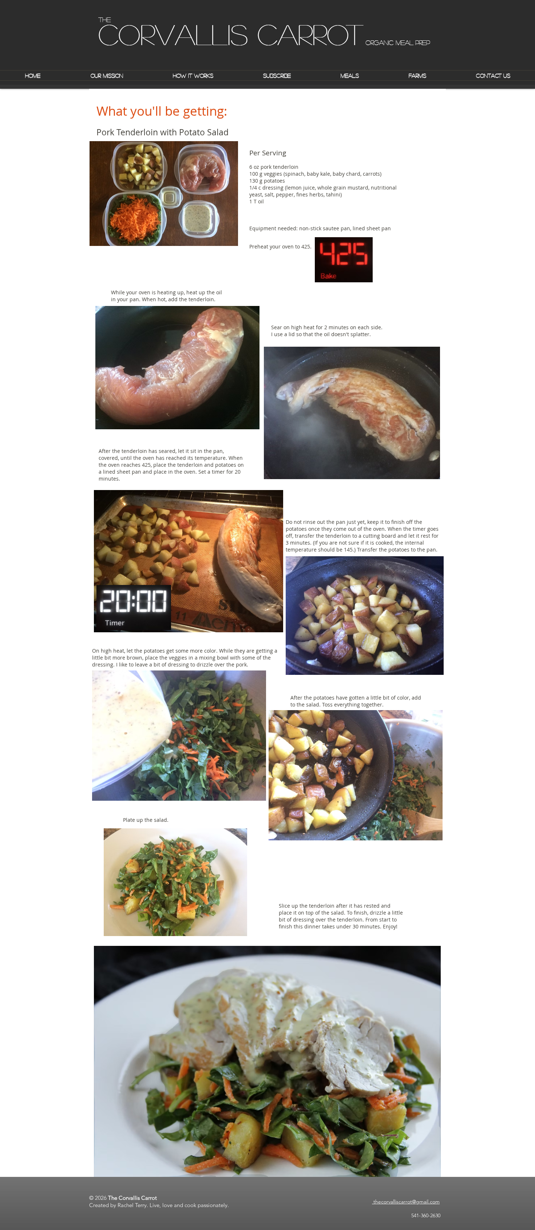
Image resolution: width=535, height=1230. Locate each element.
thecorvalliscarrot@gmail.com (406, 1201)
